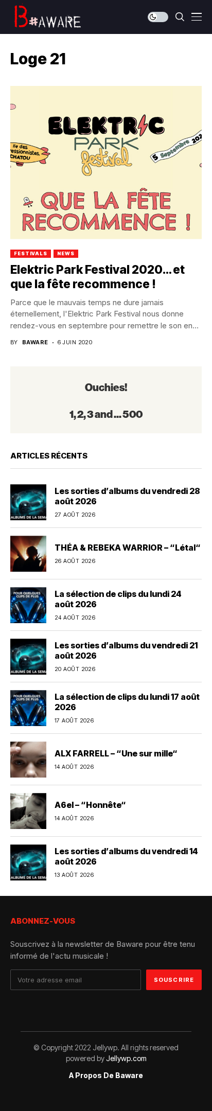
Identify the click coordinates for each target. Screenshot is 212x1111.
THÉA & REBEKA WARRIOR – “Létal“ (128, 547)
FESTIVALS (30, 253)
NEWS (66, 253)
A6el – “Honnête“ (90, 805)
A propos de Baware (106, 1075)
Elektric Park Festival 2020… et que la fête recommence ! (97, 276)
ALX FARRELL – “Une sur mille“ (116, 753)
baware (35, 342)
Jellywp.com (126, 1058)
